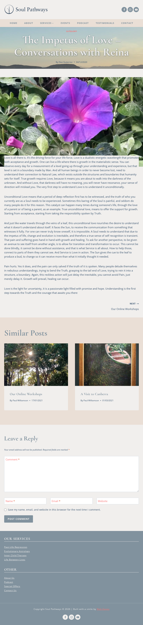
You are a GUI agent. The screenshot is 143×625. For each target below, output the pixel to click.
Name (10, 501)
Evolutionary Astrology (17, 551)
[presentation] (36, 364)
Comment (13, 459)
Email (56, 501)
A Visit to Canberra (94, 394)
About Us (9, 577)
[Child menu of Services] (47, 23)
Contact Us (10, 590)
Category (71, 31)
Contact (127, 23)
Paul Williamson (20, 400)
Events (65, 23)
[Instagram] (130, 9)
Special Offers (12, 586)
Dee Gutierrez (66, 62)
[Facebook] (124, 9)
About (28, 23)
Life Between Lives (14, 559)
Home (13, 23)
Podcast (83, 23)
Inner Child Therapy (15, 555)
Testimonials (105, 23)
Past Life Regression (15, 547)
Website (102, 501)
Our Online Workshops (125, 306)
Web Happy (103, 609)
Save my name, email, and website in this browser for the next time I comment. (54, 509)
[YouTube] (136, 9)
